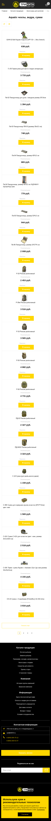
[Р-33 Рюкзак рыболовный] (24, 326)
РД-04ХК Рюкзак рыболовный (25, 447)
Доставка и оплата (25, 707)
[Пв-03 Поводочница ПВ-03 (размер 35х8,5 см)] (24, 121)
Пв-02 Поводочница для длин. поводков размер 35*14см (25, 98)
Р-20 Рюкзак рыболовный (25, 274)
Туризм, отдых (25, 669)
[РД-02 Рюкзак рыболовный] (24, 413)
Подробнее (41, 809)
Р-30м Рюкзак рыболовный (25, 302)
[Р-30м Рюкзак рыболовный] (24, 297)
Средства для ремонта (25, 666)
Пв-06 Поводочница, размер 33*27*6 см (25, 245)
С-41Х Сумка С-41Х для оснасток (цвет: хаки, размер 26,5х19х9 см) (22, 538)
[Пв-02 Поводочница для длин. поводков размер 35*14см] (24, 92)
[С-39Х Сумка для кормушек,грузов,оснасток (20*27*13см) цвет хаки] (24, 500)
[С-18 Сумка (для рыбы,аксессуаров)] (24, 471)
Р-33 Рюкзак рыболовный (25, 331)
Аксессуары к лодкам (26, 662)
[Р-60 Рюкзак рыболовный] (24, 384)
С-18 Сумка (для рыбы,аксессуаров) (25, 476)
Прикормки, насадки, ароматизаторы (25, 659)
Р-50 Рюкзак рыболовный (25, 360)
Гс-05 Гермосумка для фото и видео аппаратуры (25, 69)
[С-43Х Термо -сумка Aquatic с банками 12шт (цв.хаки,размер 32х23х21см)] (24, 563)
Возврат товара (25, 711)
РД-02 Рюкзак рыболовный (25, 418)
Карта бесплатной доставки (25, 697)
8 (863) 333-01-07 (12, 740)
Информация (25, 693)
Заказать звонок (25, 753)
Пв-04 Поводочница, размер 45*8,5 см (25, 155)
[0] (46, 5)
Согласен (25, 814)
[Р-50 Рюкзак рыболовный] (24, 355)
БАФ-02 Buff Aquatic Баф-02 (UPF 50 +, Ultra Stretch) (25, 40)
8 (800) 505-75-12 (12, 737)
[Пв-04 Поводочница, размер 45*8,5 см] (24, 150)
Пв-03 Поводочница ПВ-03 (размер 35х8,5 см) (25, 126)
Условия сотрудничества (25, 714)
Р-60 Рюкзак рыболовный (25, 389)
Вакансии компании (25, 687)
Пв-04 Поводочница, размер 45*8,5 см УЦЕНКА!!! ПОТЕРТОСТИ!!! (21, 186)
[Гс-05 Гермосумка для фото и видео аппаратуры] (24, 64)
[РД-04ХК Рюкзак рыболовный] (24, 442)
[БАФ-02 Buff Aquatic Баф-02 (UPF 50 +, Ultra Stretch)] (24, 35)
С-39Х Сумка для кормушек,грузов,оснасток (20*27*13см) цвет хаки (23, 506)
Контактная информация (25, 725)
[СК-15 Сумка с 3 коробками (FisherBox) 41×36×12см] (24, 594)
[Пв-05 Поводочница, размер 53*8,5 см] (24, 211)
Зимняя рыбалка (25, 655)
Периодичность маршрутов (25, 704)
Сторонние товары (25, 673)
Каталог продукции (25, 648)
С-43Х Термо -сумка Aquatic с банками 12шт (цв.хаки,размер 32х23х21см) (25, 569)
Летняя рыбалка (25, 652)
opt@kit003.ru (11, 733)
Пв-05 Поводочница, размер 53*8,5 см (25, 216)
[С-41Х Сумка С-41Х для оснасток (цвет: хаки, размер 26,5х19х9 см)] (24, 531)
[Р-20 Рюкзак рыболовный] (24, 268)
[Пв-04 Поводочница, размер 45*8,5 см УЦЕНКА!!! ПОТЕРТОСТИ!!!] (24, 179)
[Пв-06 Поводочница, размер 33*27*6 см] (24, 240)
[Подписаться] (46, 770)
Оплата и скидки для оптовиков (25, 700)
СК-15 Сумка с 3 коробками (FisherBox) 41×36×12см (25, 599)
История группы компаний (25, 683)
